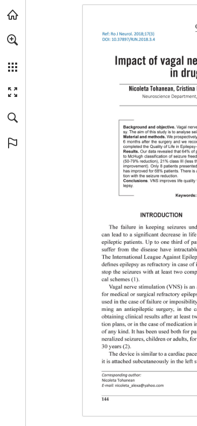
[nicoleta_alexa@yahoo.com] (139, 385)
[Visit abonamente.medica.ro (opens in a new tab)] (12, 14)
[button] (12, 39)
